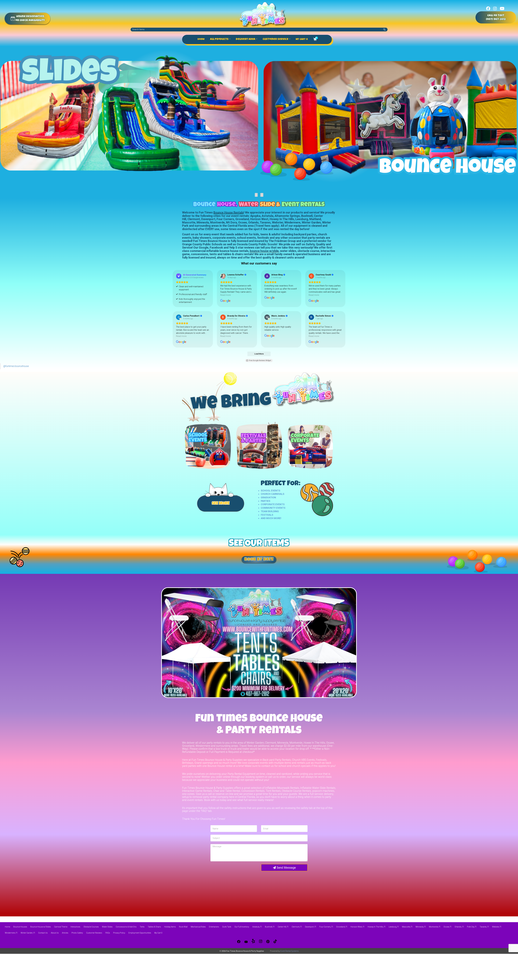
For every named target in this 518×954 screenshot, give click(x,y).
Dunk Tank (226, 927)
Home (201, 39)
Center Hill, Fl (283, 927)
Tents (142, 927)
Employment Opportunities (139, 933)
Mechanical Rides (198, 927)
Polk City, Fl (471, 927)
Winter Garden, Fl (28, 933)
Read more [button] (225, 295)
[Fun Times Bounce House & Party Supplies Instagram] (260, 941)
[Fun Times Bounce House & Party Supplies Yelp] (253, 941)
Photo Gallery (77, 933)
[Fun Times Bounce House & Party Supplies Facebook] (238, 941)
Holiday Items (170, 927)
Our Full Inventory (241, 927)
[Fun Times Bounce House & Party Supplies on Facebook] (488, 8)
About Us (55, 933)
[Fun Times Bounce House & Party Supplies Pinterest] (268, 941)
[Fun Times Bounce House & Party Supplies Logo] (263, 14)
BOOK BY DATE (259, 560)
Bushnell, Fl (270, 927)
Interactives (75, 927)
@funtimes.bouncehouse (16, 366)
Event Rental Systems (289, 951)
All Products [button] (219, 39)
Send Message (286, 867)
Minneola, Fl (421, 927)
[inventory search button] (384, 29)
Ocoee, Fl (447, 927)
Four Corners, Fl (326, 927)
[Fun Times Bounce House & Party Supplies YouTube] (246, 941)
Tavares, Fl (484, 927)
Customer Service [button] (276, 39)
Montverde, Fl (434, 927)
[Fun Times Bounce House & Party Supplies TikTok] (275, 941)
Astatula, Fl (257, 927)
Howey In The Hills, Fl (376, 927)
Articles (65, 933)
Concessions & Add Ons (126, 927)
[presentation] (256, 194)
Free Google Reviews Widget (260, 360)
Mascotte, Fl (407, 927)
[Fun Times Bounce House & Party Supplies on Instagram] (495, 8)
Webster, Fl (496, 927)
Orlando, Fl (459, 927)
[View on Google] (223, 276)
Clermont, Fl (297, 927)
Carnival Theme (60, 927)
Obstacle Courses (91, 927)
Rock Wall (183, 927)
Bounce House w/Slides (40, 927)
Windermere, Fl (11, 933)
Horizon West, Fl (357, 927)
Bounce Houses (20, 927)
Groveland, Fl (341, 927)
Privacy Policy (119, 933)
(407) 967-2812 (496, 19)
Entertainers (214, 927)
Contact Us (43, 933)
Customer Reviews (94, 933)
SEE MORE (220, 504)
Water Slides (107, 927)
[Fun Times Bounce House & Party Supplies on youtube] (502, 8)
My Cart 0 (302, 39)
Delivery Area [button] (246, 39)
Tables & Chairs (154, 927)
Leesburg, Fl (394, 927)
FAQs (107, 933)
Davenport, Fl (310, 927)
